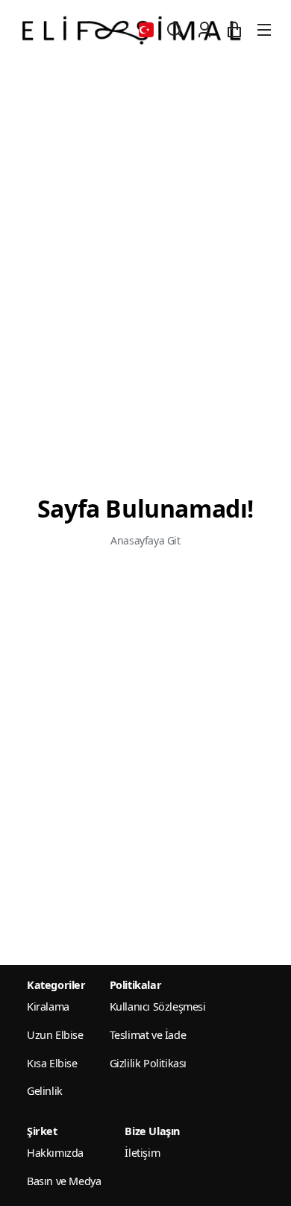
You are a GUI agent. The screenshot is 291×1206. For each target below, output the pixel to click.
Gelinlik (45, 1091)
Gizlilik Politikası (148, 1063)
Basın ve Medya (64, 1181)
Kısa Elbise (52, 1063)
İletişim (142, 1153)
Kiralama (48, 1006)
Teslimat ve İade (148, 1035)
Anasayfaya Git (145, 540)
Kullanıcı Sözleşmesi (158, 1006)
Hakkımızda (55, 1153)
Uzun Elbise (55, 1035)
